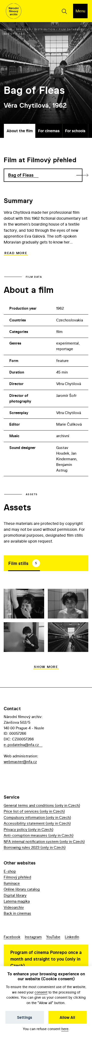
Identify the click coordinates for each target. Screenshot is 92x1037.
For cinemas (49, 130)
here (64, 1028)
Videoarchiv (14, 907)
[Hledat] (64, 11)
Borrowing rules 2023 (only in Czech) (35, 847)
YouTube (53, 936)
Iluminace (12, 883)
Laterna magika (17, 901)
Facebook (12, 936)
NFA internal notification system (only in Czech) (44, 841)
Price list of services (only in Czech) (34, 811)
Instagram (33, 936)
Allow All (67, 1017)
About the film (20, 130)
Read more (15, 253)
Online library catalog (22, 889)
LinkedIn (72, 936)
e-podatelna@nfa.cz (21, 744)
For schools (75, 130)
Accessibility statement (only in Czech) (37, 823)
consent (41, 992)
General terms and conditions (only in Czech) (42, 805)
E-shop (10, 871)
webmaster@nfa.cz (20, 761)
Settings (24, 1017)
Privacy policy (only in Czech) (28, 829)
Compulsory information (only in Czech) (37, 817)
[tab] (24, 563)
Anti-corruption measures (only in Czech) (38, 835)
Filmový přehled (17, 877)
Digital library (15, 895)
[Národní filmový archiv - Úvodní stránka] (13, 11)
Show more (46, 667)
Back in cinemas (17, 913)
